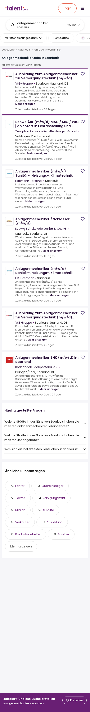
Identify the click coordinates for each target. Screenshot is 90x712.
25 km (71, 25)
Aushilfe (48, 510)
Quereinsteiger (52, 486)
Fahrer (19, 486)
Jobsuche (8, 49)
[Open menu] (82, 8)
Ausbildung (55, 522)
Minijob (20, 510)
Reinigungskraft (54, 498)
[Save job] (83, 74)
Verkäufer (22, 522)
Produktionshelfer (28, 534)
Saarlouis (24, 49)
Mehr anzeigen (25, 104)
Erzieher (63, 534)
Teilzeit (20, 498)
